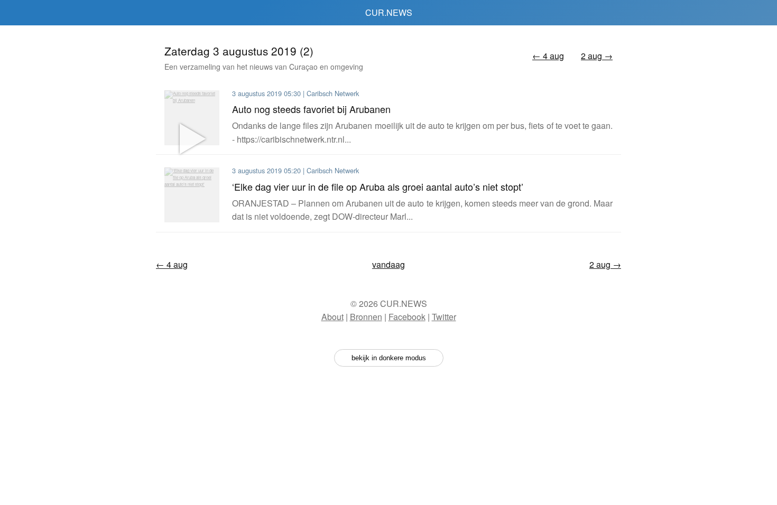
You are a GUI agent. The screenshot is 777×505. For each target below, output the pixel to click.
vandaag (388, 264)
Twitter (444, 317)
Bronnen (366, 317)
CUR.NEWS (388, 12)
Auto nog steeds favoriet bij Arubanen (311, 109)
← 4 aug (548, 56)
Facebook (407, 317)
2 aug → (597, 56)
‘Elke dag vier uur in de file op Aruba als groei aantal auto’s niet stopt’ (377, 186)
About (332, 317)
